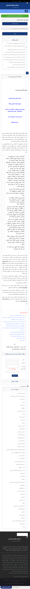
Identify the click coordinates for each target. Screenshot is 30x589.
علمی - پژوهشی (22, 467)
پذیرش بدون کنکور (21, 432)
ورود (15, 33)
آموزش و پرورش (22, 515)
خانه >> (26, 28)
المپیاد (23, 414)
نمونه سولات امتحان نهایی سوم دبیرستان (17, 482)
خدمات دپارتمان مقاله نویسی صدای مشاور (17, 315)
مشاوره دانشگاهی (21, 434)
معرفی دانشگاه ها (21, 509)
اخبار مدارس (22, 420)
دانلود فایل (23, 518)
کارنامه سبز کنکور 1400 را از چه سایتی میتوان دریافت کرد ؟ (14, 57)
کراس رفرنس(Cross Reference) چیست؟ (17, 332)
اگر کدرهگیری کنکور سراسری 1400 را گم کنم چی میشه (15, 52)
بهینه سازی (16, 583)
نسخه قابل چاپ (23, 386)
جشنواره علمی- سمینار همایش (19, 506)
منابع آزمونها (22, 485)
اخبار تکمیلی (22, 494)
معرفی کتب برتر (22, 455)
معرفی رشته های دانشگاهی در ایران (18, 452)
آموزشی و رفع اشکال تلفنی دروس (19, 521)
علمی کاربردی (22, 399)
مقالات (23, 503)
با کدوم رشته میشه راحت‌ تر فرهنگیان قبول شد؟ (16, 67)
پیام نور (23, 423)
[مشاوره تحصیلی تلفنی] (27, 3)
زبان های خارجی (22, 440)
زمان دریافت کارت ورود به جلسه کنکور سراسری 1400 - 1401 (14, 59)
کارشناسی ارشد (22, 458)
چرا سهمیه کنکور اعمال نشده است (18, 65)
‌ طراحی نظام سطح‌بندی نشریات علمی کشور (17, 334)
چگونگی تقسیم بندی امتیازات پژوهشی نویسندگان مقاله (15, 325)
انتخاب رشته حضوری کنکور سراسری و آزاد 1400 (16, 49)
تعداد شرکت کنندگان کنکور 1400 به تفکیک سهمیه (16, 43)
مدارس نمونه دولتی (21, 411)
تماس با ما (14, 1)
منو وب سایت (15, 23)
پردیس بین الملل (21, 426)
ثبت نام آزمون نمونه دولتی (20, 461)
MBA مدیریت (22, 476)
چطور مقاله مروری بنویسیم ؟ (14, 77)
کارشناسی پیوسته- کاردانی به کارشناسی (17, 396)
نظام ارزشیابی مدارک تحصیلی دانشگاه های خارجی (16, 449)
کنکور (24, 402)
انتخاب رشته (22, 405)
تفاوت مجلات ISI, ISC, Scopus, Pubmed (17, 336)
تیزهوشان (23, 408)
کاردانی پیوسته (22, 417)
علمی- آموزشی (22, 500)
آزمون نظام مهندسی (21, 393)
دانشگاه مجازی (22, 429)
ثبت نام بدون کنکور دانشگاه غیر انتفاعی (17, 470)
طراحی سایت (21, 583)
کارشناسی (23, 512)
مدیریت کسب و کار (21, 491)
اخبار (27, 72)
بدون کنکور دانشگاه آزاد (20, 464)
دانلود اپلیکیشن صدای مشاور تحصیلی (14, 16)
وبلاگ (23, 526)
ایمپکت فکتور (22, 340)
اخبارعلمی (23, 497)
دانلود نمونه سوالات (21, 446)
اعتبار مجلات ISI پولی (20, 338)
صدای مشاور (22, 524)
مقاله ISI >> (23, 28)
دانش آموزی (22, 473)
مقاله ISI (23, 479)
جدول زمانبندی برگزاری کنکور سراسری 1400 (17, 62)
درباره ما (24, 1)
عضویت (19, 1)
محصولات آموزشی (21, 443)
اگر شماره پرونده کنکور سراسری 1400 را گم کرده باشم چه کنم (14, 54)
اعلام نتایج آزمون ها (21, 437)
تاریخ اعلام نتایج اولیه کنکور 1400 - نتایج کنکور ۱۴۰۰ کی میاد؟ (15, 46)
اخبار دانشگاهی (22, 488)
